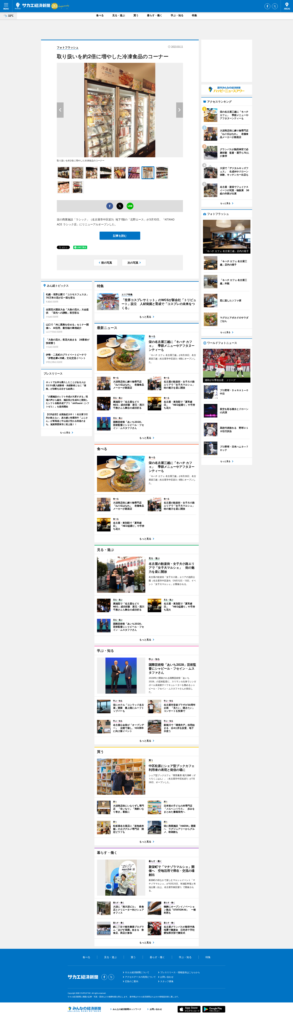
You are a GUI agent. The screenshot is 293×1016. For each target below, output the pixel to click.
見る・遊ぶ (118, 15)
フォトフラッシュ (68, 47)
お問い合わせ (166, 977)
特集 (194, 15)
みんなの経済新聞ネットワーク (84, 1009)
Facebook (267, 6)
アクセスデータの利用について (140, 977)
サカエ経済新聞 (32, 6)
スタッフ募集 (166, 981)
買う (136, 15)
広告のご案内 (131, 981)
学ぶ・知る (177, 15)
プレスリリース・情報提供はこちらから (180, 972)
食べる (100, 15)
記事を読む (120, 235)
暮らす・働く (154, 15)
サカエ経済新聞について (137, 972)
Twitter (275, 6)
